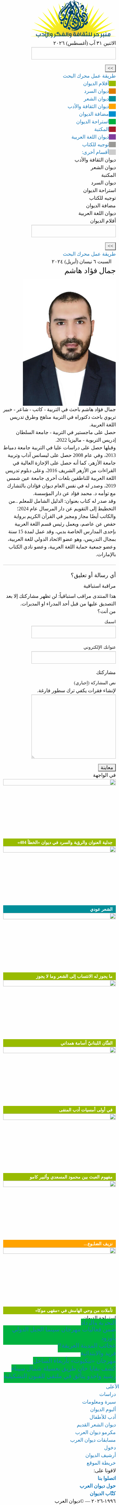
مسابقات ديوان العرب (93, 1440)
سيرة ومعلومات (99, 1402)
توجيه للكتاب (95, 144)
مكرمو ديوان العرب (95, 1432)
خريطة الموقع (101, 1463)
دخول (110, 1447)
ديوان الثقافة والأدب (88, 106)
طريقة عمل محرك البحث (89, 76)
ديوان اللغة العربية (90, 137)
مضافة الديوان (94, 114)
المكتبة (101, 129)
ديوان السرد (96, 91)
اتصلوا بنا (107, 1478)
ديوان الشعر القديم (96, 1424)
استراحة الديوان (92, 121)
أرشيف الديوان (100, 1455)
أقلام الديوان (96, 83)
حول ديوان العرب (98, 1485)
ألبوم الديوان (103, 1409)
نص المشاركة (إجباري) (95, 682)
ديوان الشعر (96, 98)
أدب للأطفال (102, 1417)
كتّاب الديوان (103, 1493)
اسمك (110, 621)
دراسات (107, 1394)
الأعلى (112, 1386)
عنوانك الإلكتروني (99, 647)
